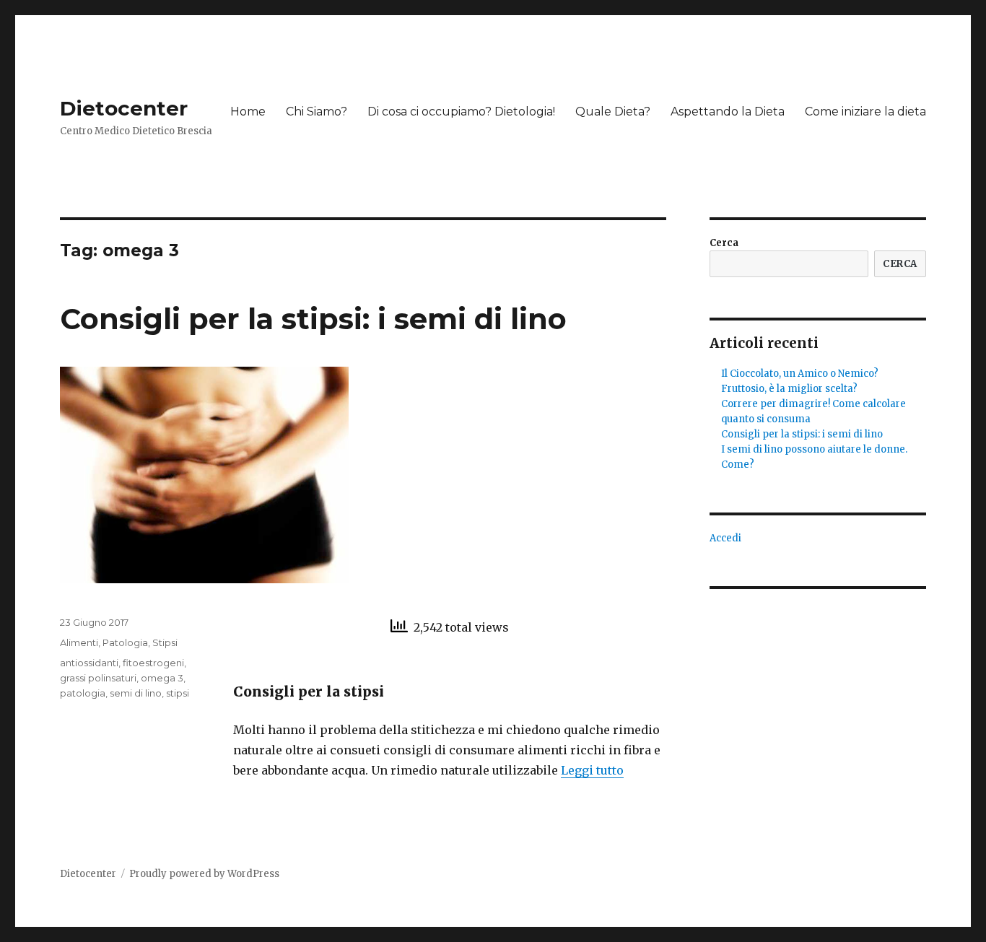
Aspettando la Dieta (728, 111)
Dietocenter (124, 108)
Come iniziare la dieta (865, 111)
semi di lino (136, 693)
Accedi (725, 538)
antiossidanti (89, 662)
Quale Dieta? (612, 111)
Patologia (125, 642)
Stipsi (165, 642)
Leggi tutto (592, 770)
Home (248, 111)
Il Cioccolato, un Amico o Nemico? (799, 373)
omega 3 (162, 678)
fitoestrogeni (153, 662)
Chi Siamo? (316, 111)
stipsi (177, 693)
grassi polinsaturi (98, 678)
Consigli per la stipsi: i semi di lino (313, 318)
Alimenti (79, 642)
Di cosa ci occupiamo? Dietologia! (461, 111)
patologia (82, 693)
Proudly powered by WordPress (204, 874)
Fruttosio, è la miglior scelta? (789, 389)
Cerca (724, 243)
